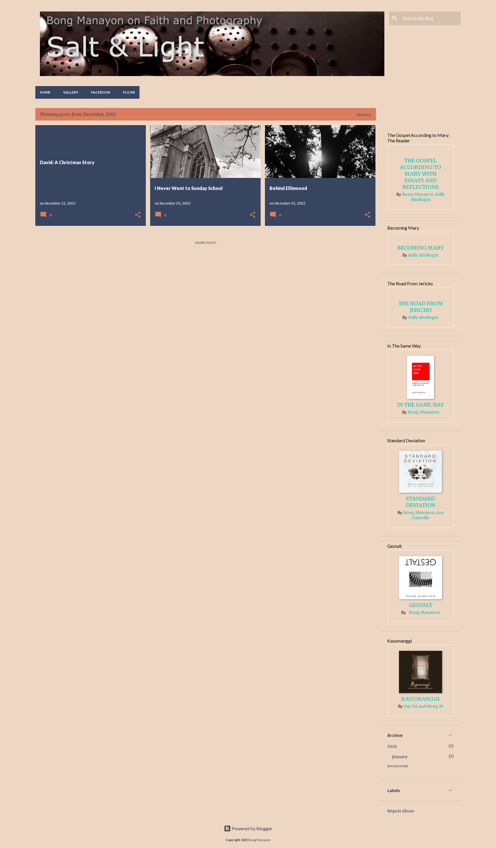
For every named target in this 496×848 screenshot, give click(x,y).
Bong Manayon (259, 840)
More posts (205, 242)
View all (363, 114)
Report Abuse (400, 811)
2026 (392, 746)
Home (45, 92)
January (400, 756)
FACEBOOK (100, 92)
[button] (137, 215)
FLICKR (129, 92)
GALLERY (70, 92)
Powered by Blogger (251, 828)
